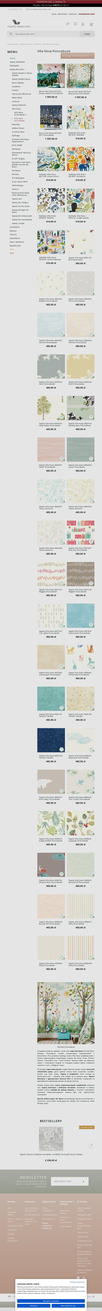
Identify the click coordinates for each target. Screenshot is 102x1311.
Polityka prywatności (77, 1282)
